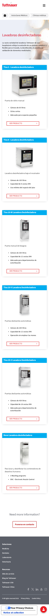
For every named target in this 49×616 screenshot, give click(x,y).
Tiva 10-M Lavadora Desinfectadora (20, 212)
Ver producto (15, 123)
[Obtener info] (43, 609)
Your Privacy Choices (22, 608)
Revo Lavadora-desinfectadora (18, 435)
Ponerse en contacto (24, 524)
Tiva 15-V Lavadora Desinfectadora (20, 360)
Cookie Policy (36, 598)
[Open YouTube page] (41, 589)
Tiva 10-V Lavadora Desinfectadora (20, 287)
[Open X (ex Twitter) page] (32, 589)
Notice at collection (13, 612)
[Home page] (5, 15)
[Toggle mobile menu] (44, 5)
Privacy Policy (25, 598)
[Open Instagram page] (45, 589)
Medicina (5, 548)
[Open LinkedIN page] (36, 589)
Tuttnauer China (8, 587)
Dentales (5, 553)
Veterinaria (6, 562)
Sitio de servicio (8, 574)
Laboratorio (6, 557)
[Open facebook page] (28, 589)
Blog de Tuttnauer (9, 578)
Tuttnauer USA (7, 582)
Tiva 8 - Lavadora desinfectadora (19, 139)
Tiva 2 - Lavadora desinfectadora (19, 67)
